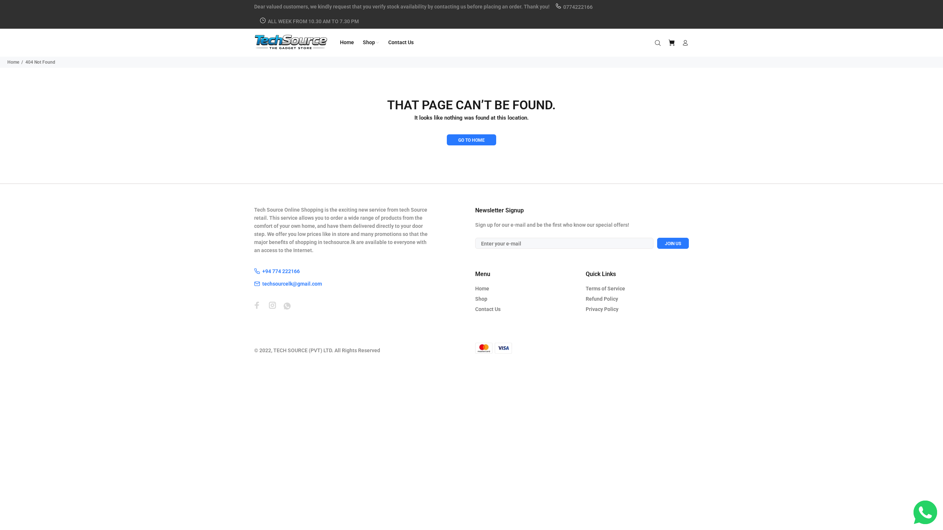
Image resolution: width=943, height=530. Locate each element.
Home (13, 62)
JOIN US (673, 243)
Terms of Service (605, 289)
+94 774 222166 (281, 271)
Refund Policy (602, 299)
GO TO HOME (471, 140)
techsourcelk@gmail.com (292, 284)
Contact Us (488, 309)
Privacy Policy (602, 309)
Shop (481, 299)
